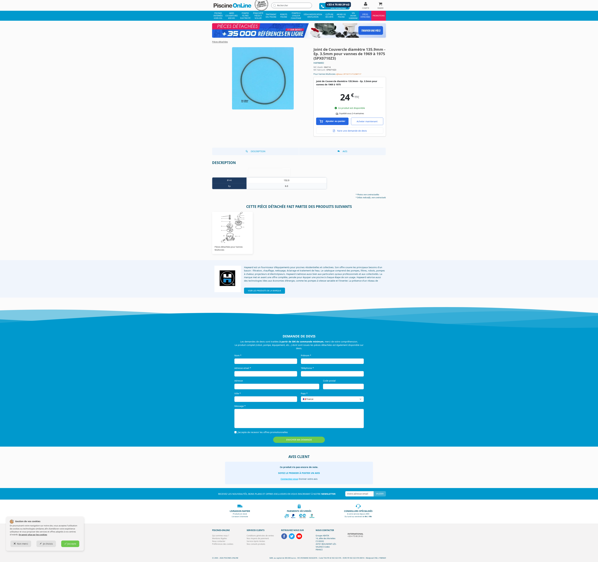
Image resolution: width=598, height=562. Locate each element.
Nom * (237, 355)
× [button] (357, 399)
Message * (240, 406)
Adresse (238, 380)
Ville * (237, 393)
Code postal (329, 380)
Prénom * (306, 355)
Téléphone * (307, 368)
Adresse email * (242, 368)
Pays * (304, 393)
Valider (379, 493)
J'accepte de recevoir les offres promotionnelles (263, 432)
